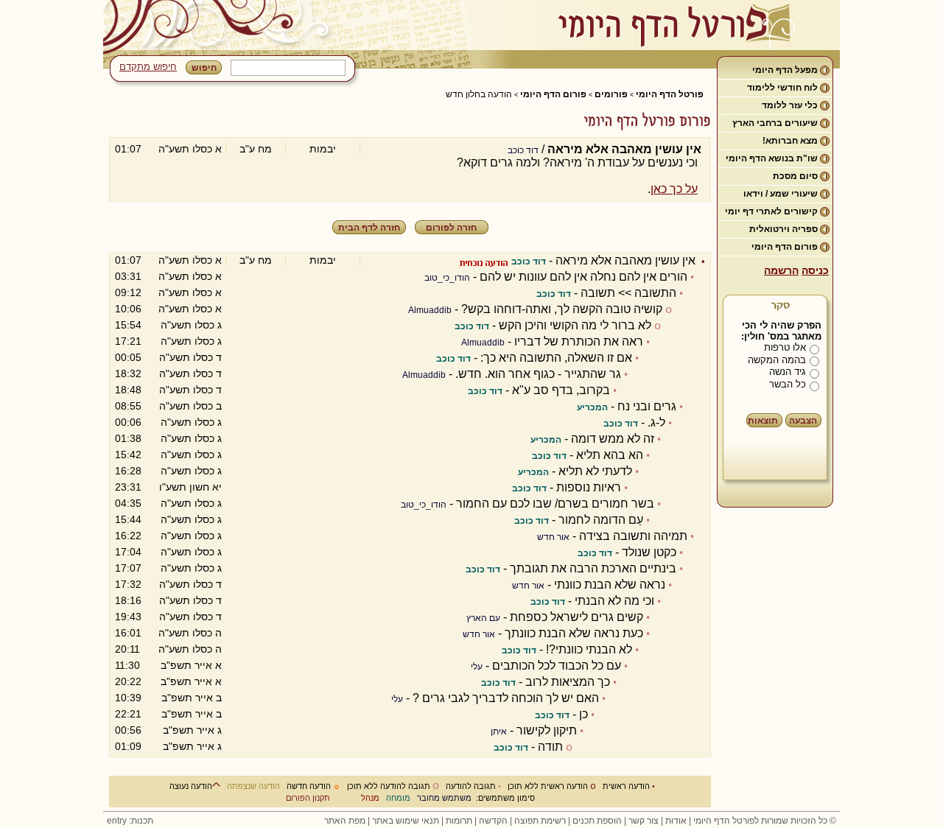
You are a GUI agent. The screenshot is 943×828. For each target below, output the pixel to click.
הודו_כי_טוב (447, 278)
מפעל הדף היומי (785, 70)
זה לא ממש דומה (612, 438)
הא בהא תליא (609, 455)
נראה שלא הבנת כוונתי (609, 584)
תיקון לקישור (546, 730)
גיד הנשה (787, 371)
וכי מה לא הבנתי (614, 600)
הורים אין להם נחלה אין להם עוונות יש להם (583, 276)
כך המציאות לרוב (567, 682)
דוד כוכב (523, 150)
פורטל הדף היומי (670, 94)
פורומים (611, 94)
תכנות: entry (130, 820)
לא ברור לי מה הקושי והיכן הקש (575, 325)
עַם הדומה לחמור (600, 519)
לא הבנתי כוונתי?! (589, 649)
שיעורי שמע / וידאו (780, 194)
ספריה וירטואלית (783, 229)
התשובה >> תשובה (628, 293)
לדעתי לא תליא (595, 471)
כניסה (815, 270)
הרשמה (781, 270)
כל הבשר (787, 384)
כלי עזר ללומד (790, 105)
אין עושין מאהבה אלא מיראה (625, 260)
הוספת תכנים (597, 820)
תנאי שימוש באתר (405, 820)
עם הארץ (483, 618)
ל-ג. (656, 422)
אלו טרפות (785, 347)
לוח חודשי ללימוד (782, 88)
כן (583, 714)
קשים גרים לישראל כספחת (576, 617)
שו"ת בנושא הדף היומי (772, 158)
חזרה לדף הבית (369, 227)
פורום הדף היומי (784, 247)
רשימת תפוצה (540, 820)
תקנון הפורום (308, 797)
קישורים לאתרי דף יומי (771, 211)
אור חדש (553, 537)
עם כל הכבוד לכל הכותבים (556, 665)
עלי (477, 667)
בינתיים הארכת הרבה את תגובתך (593, 568)
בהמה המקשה (777, 359)
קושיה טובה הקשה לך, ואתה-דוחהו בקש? (561, 309)
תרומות (459, 820)
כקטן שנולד (649, 552)
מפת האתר (344, 820)
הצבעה (803, 420)
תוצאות (763, 420)
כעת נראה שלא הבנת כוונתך (574, 633)
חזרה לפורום (451, 227)
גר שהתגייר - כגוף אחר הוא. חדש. (538, 374)
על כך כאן (674, 189)
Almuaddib (430, 310)
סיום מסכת (795, 176)
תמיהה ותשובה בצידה (633, 536)
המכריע (592, 407)
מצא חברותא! (790, 141)
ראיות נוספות (588, 487)
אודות (676, 820)
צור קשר (643, 820)
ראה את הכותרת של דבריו (578, 341)
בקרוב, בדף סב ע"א (561, 390)
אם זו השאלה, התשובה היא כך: (556, 357)
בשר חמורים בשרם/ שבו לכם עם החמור (555, 503)
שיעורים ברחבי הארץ (775, 123)
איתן (499, 731)
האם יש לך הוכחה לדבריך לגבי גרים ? (506, 698)
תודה (550, 746)
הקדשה (493, 820)
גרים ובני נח (646, 406)
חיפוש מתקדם (148, 66)
